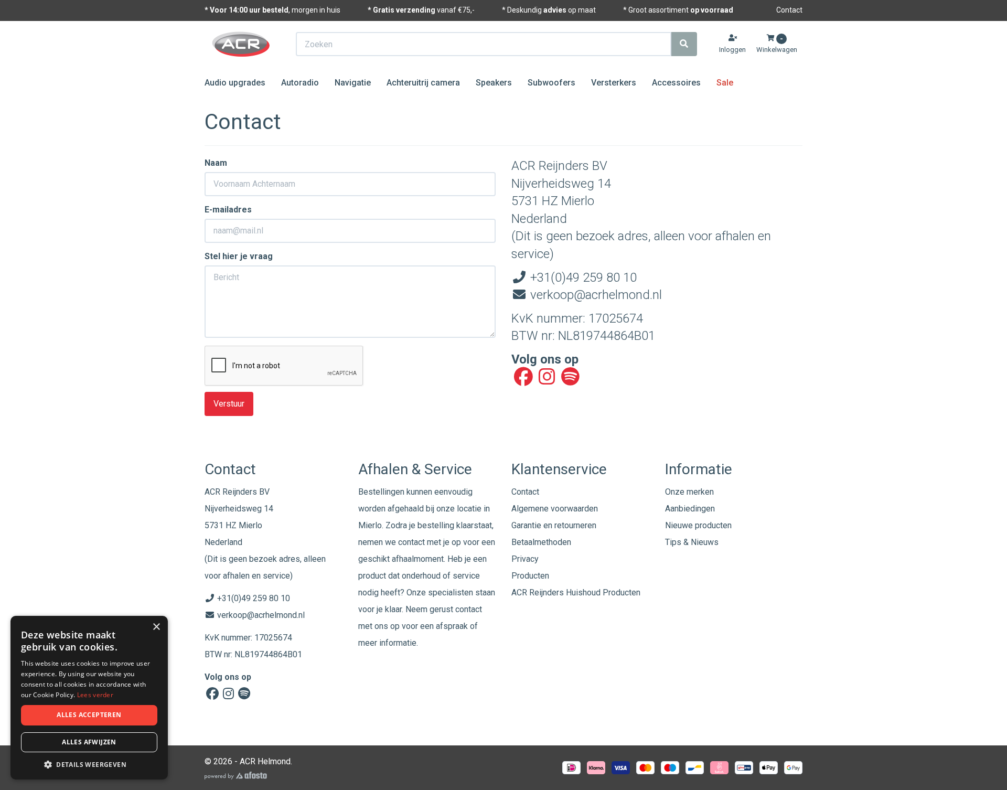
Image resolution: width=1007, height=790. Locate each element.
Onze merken (689, 492)
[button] (89, 764)
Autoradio (300, 83)
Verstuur (228, 404)
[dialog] (89, 698)
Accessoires (676, 83)
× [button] (156, 627)
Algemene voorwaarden (554, 509)
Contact (789, 10)
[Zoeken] (684, 44)
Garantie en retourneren (553, 525)
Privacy (525, 559)
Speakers (494, 83)
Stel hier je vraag (239, 256)
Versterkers (613, 83)
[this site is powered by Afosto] (236, 776)
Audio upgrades (235, 83)
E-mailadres (228, 210)
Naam (216, 163)
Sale (724, 83)
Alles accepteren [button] (89, 714)
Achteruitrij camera (423, 83)
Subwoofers (551, 83)
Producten (530, 576)
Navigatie (353, 83)
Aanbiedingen (690, 509)
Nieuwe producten (698, 525)
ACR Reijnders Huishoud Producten (575, 592)
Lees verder (95, 694)
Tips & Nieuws (692, 542)
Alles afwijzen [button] (89, 742)
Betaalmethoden (541, 542)
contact (468, 609)
